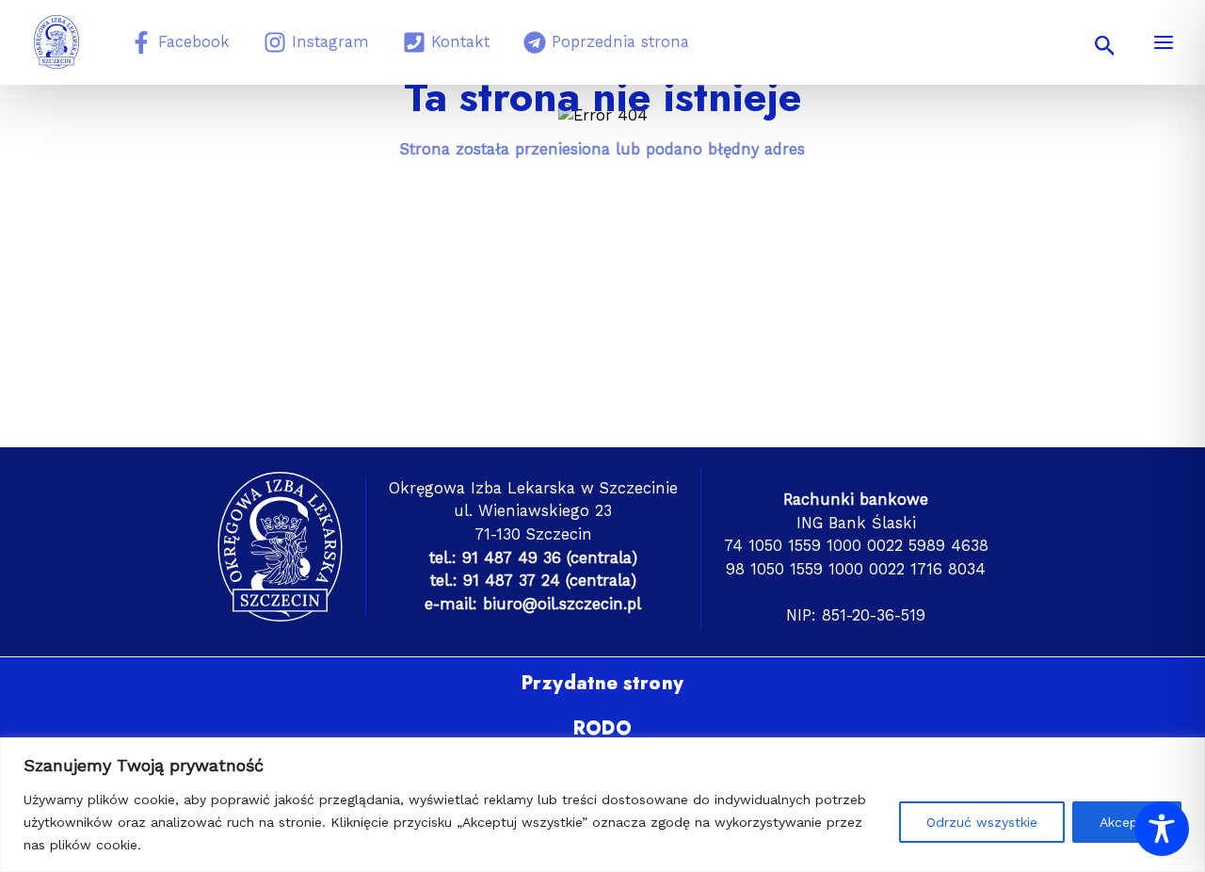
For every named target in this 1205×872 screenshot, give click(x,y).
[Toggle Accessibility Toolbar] (1162, 828)
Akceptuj (1127, 822)
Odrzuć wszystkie (981, 822)
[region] (602, 804)
